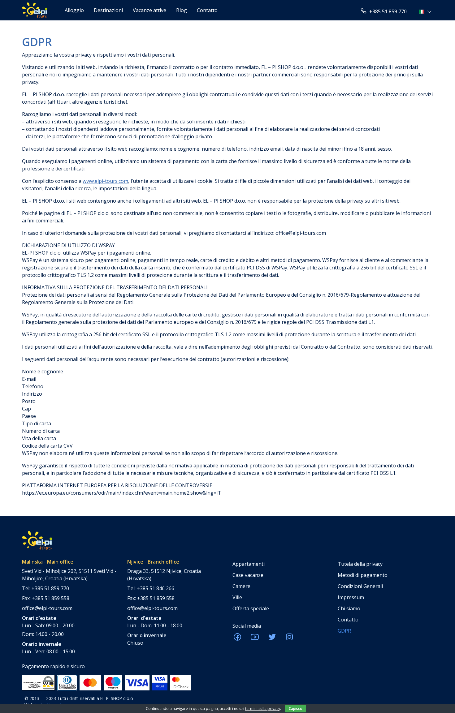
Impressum (351, 597)
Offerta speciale (250, 608)
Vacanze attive (149, 10)
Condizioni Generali (360, 586)
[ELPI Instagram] (289, 638)
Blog (181, 10)
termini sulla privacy (262, 708)
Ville (237, 597)
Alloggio (74, 10)
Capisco (295, 708)
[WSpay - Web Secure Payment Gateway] (38, 682)
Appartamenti (248, 564)
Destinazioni (108, 10)
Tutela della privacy (360, 564)
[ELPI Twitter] (272, 638)
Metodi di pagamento (363, 575)
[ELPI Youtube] (255, 638)
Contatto (207, 10)
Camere (241, 586)
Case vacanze (247, 575)
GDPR (344, 630)
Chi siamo (349, 608)
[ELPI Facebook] (237, 638)
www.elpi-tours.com (105, 181)
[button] (426, 11)
